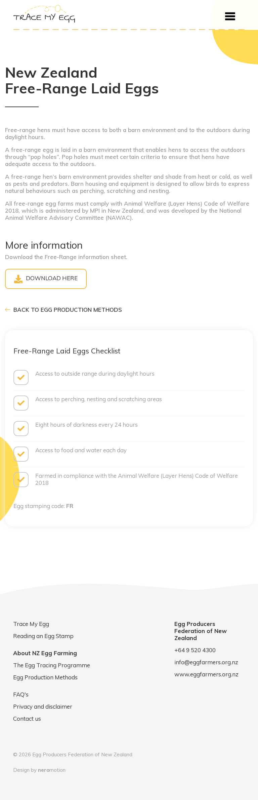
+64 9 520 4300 (195, 650)
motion (52, 770)
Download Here (52, 278)
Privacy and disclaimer (42, 706)
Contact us (27, 718)
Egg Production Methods (45, 677)
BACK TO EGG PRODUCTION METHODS (67, 309)
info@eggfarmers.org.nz (206, 662)
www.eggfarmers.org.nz (206, 674)
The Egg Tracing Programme (51, 665)
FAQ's (21, 694)
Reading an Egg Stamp (43, 635)
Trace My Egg (31, 623)
